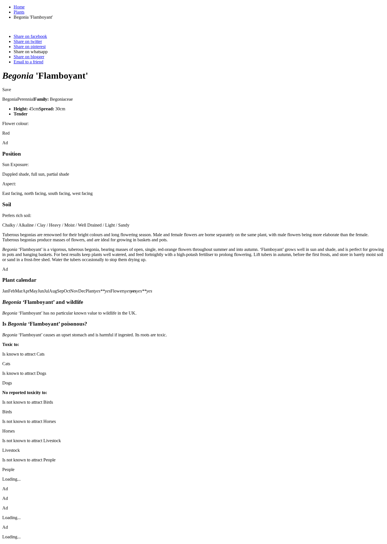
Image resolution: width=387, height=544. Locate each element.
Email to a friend (28, 61)
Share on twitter (28, 41)
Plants (19, 12)
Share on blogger (29, 56)
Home (19, 7)
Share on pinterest (30, 46)
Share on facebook (30, 36)
